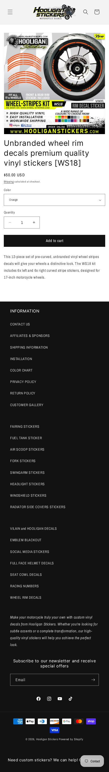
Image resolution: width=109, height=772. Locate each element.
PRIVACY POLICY (23, 381)
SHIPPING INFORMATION (29, 347)
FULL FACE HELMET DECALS (32, 563)
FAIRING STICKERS (25, 426)
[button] (10, 12)
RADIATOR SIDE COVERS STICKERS (37, 507)
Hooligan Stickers (47, 739)
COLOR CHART (21, 370)
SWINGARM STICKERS (27, 472)
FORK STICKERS (23, 461)
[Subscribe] (93, 680)
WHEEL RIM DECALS (26, 597)
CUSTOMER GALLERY (27, 405)
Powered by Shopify (71, 739)
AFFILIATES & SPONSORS (30, 335)
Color (7, 190)
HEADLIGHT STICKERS (27, 484)
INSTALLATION (21, 358)
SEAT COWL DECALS (26, 574)
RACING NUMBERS (24, 586)
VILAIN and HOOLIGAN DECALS (33, 528)
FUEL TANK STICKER (26, 438)
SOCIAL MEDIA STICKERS (29, 551)
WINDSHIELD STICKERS (28, 495)
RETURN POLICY (22, 393)
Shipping (9, 181)
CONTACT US (20, 324)
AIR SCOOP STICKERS (27, 449)
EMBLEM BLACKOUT (26, 540)
